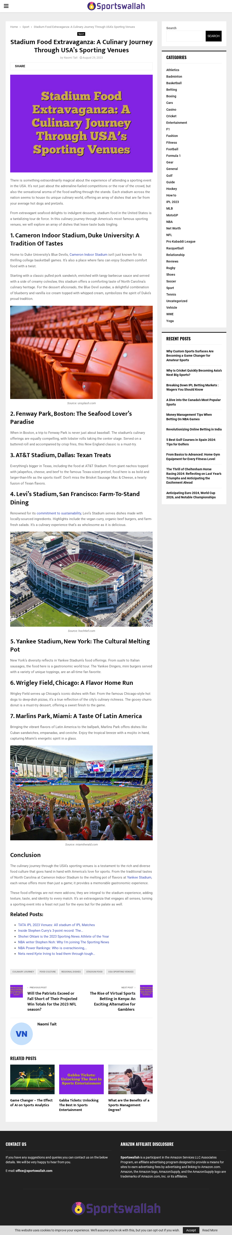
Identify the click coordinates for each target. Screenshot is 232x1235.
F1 (168, 129)
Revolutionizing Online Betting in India (194, 429)
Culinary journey (23, 971)
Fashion (172, 136)
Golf (169, 175)
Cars (169, 103)
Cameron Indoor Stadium (88, 255)
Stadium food (94, 971)
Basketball (174, 83)
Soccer (171, 281)
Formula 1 (173, 156)
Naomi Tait (70, 57)
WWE (170, 314)
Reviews (172, 261)
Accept (191, 1230)
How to (171, 195)
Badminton (174, 76)
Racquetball (175, 248)
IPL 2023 (172, 202)
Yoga (170, 321)
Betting (171, 89)
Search (171, 28)
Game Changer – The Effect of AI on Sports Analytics (31, 1102)
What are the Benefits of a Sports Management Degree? (128, 1105)
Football (172, 149)
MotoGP (172, 215)
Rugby (170, 268)
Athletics (172, 70)
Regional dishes (71, 971)
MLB (169, 208)
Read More (210, 1230)
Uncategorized (176, 301)
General (172, 169)
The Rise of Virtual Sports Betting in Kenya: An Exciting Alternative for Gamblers (112, 1001)
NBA (169, 222)
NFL (169, 235)
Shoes (170, 274)
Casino (171, 109)
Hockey (171, 189)
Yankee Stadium (139, 877)
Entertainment (176, 122)
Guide (170, 182)
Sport (81, 34)
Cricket (171, 116)
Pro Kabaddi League (181, 241)
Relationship (175, 255)
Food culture (48, 971)
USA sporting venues (120, 971)
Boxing (171, 96)
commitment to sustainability (59, 513)
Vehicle (171, 307)
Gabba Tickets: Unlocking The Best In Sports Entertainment (79, 1105)
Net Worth (173, 228)
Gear (169, 162)
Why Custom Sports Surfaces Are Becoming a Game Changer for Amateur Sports (190, 355)
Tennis (171, 294)
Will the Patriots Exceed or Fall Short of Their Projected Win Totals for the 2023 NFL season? (52, 1001)
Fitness (171, 142)
